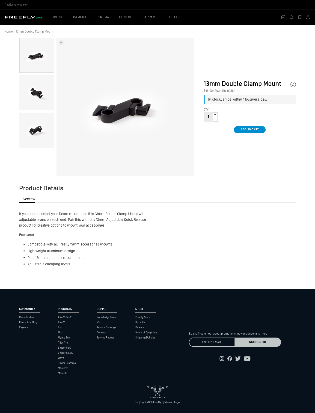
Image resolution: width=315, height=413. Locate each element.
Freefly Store (142, 317)
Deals (174, 17)
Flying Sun (64, 337)
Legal (177, 402)
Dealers (139, 327)
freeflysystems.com (16, 4)
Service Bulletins (106, 327)
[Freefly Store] (23, 17)
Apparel (151, 17)
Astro (61, 327)
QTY (206, 109)
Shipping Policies (145, 337)
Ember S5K (64, 347)
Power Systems (67, 363)
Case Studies (26, 317)
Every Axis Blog (28, 322)
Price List (140, 322)
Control (126, 17)
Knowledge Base (106, 317)
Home (9, 31)
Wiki (99, 322)
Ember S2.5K (65, 352)
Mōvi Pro (63, 368)
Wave (61, 357)
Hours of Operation (146, 332)
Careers (23, 327)
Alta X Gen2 (64, 317)
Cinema (103, 17)
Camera (80, 17)
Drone (57, 17)
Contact (101, 332)
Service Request (106, 337)
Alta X (61, 322)
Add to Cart (250, 129)
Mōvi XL (62, 373)
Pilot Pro (63, 342)
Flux (60, 332)
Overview (28, 199)
